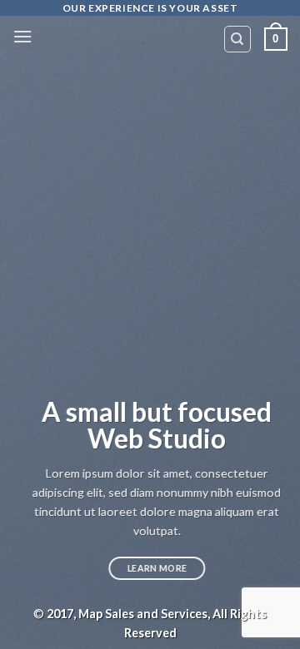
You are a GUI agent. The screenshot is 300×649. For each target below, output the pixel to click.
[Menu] (22, 36)
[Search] (238, 39)
